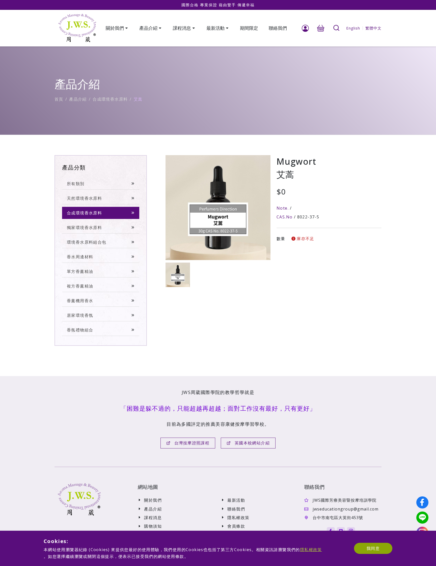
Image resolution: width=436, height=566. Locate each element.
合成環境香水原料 (110, 99)
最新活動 (236, 500)
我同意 (373, 548)
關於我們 (153, 500)
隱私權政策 (238, 517)
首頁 (58, 99)
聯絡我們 (236, 509)
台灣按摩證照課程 (191, 443)
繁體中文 (373, 28)
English (353, 28)
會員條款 (236, 526)
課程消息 (153, 517)
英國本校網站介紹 (252, 443)
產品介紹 (78, 99)
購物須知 (153, 526)
